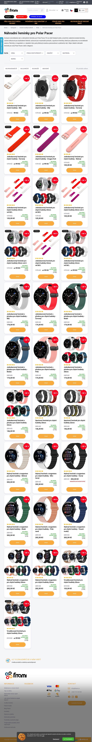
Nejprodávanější (11, 68)
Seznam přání (66, 10)
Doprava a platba (9, 714)
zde (43, 736)
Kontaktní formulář (77, 703)
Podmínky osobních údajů (11, 720)
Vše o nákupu (37, 2)
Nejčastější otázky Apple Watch (10, 2)
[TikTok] (76, 696)
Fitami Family (8, 705)
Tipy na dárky (8, 691)
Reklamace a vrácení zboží (11, 688)
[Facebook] (69, 696)
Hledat (42, 10)
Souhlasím (69, 739)
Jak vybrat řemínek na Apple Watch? (26, 2)
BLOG (45, 2)
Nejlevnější (24, 68)
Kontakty (6, 711)
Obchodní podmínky (9, 717)
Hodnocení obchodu (9, 727)
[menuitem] (9, 16)
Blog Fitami (7, 708)
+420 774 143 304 (76, 692)
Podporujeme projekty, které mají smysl (12, 723)
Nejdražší (35, 68)
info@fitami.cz (75, 688)
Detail (17, 119)
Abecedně (45, 68)
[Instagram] (72, 696)
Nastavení (56, 739)
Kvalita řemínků (8, 703)
